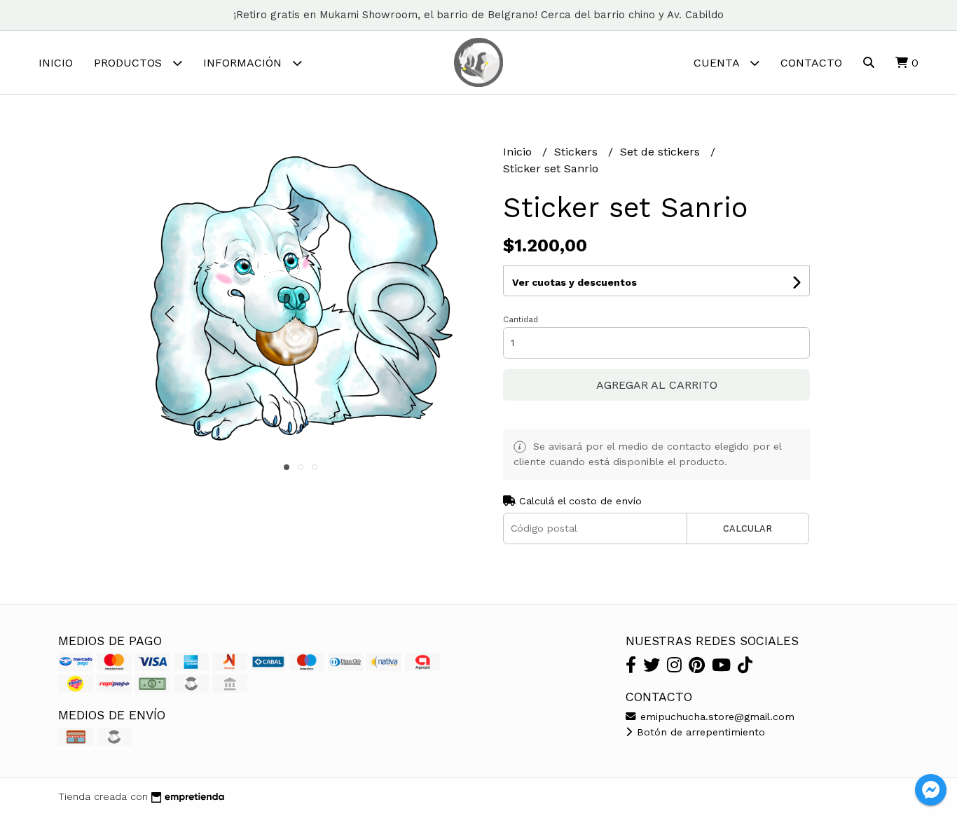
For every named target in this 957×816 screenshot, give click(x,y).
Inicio (56, 62)
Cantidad (520, 319)
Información (244, 62)
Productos (129, 62)
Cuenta (718, 62)
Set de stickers (661, 151)
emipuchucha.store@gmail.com (715, 716)
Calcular (747, 528)
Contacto (811, 62)
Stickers (577, 151)
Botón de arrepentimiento (699, 732)
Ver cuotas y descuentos (574, 282)
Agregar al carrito (656, 385)
